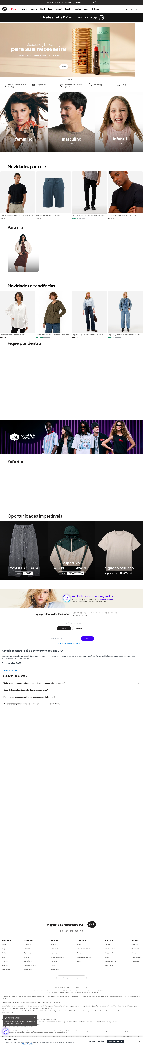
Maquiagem (135, 949)
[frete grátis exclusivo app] (71, 21)
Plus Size (109, 940)
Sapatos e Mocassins (84, 949)
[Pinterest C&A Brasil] (71, 931)
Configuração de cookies (96, 1041)
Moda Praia (5, 965)
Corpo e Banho (136, 957)
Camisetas (27, 944)
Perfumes (134, 944)
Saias (3, 957)
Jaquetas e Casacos (31, 965)
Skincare (134, 953)
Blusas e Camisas (110, 949)
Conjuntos (54, 949)
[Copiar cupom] (93, 2)
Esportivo (78, 9)
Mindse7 (59, 9)
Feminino (24, 9)
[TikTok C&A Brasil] (66, 931)
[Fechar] (139, 1041)
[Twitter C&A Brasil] (76, 931)
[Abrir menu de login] (131, 9)
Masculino (33, 9)
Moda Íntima (6, 969)
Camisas (27, 949)
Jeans (86, 9)
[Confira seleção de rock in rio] (71, 453)
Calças (4, 949)
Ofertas (13, 9)
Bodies (53, 944)
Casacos (5, 961)
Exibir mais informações (70, 978)
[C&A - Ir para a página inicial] (5, 9)
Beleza (50, 9)
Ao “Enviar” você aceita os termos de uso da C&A (71, 643)
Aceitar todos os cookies (115, 1041)
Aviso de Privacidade (28, 1044)
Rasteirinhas (81, 953)
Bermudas (27, 953)
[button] (127, 9)
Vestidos (4, 953)
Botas (79, 944)
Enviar (87, 638)
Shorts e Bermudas (57, 957)
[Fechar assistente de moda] (35, 1018)
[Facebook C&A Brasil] (81, 931)
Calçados (68, 9)
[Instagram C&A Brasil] (61, 931)
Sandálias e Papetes (84, 957)
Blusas (4, 944)
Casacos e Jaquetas (111, 953)
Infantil (42, 9)
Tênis (79, 961)
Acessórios (135, 961)
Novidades (95, 9)
